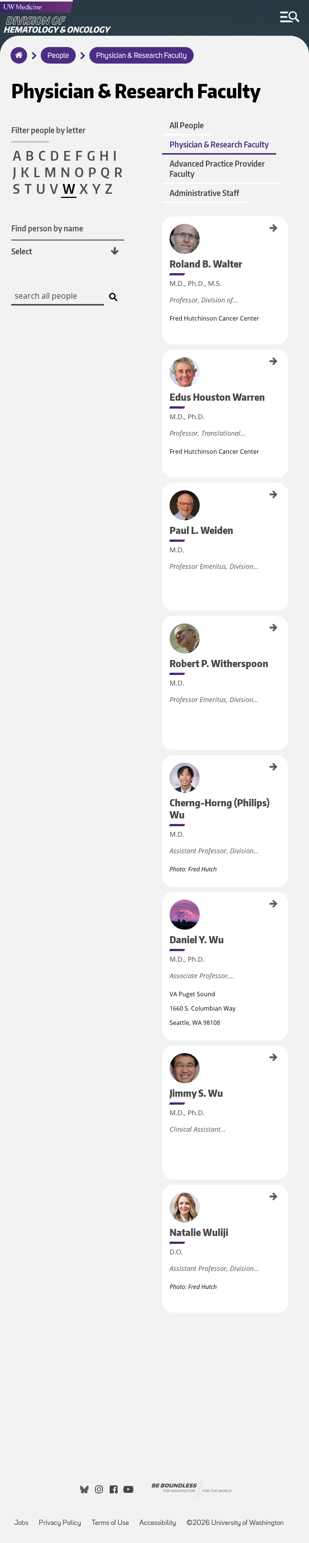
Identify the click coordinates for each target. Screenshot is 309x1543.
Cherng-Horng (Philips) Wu (164, 778)
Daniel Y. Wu (164, 903)
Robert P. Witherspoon (164, 636)
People (58, 56)
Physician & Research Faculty (141, 56)
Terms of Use (110, 1523)
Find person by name (47, 228)
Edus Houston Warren (164, 369)
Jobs (21, 1523)
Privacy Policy (60, 1523)
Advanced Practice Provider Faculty (217, 168)
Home (17, 60)
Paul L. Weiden (164, 496)
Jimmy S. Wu (164, 1056)
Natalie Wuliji (164, 1197)
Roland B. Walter (164, 231)
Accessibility (157, 1523)
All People (187, 125)
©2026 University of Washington (235, 1523)
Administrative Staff (204, 193)
